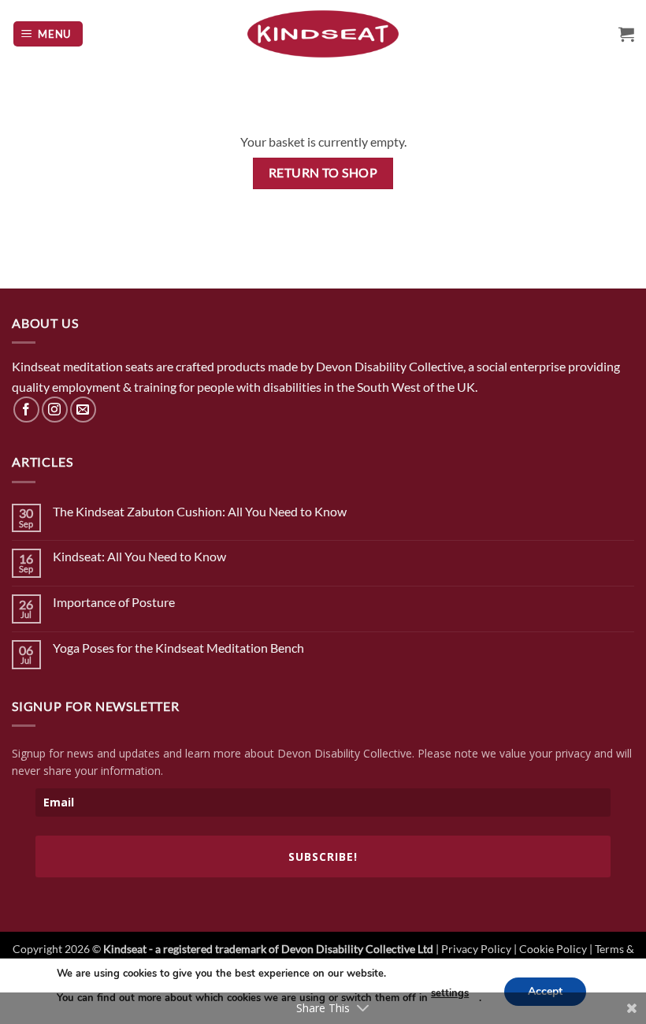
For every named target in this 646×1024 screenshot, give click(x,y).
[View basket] (626, 34)
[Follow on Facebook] (26, 410)
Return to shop (323, 173)
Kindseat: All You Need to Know (139, 556)
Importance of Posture (114, 601)
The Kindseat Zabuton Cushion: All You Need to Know (200, 511)
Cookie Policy (553, 948)
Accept (545, 990)
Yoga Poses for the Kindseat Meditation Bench (178, 647)
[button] (48, 34)
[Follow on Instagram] (55, 410)
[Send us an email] (83, 410)
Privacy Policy (476, 948)
